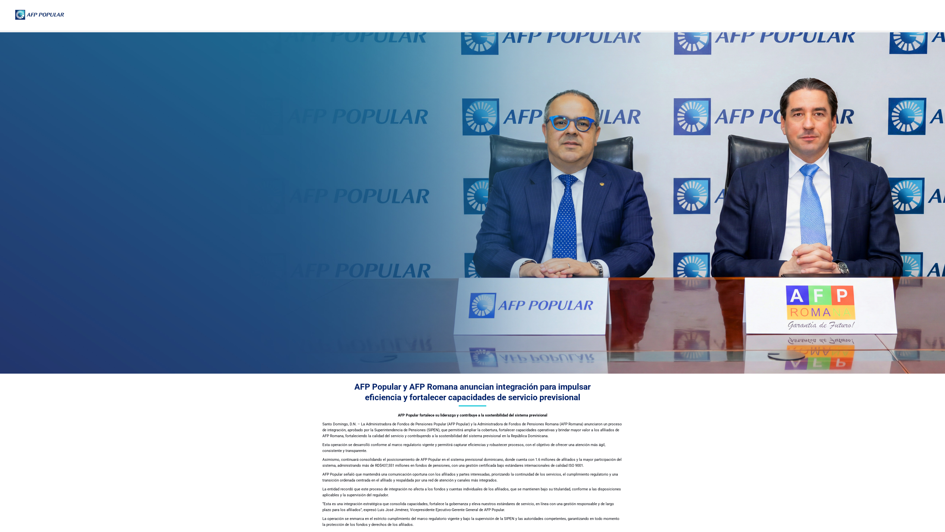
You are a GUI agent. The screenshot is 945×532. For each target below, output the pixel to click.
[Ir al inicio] (39, 15)
